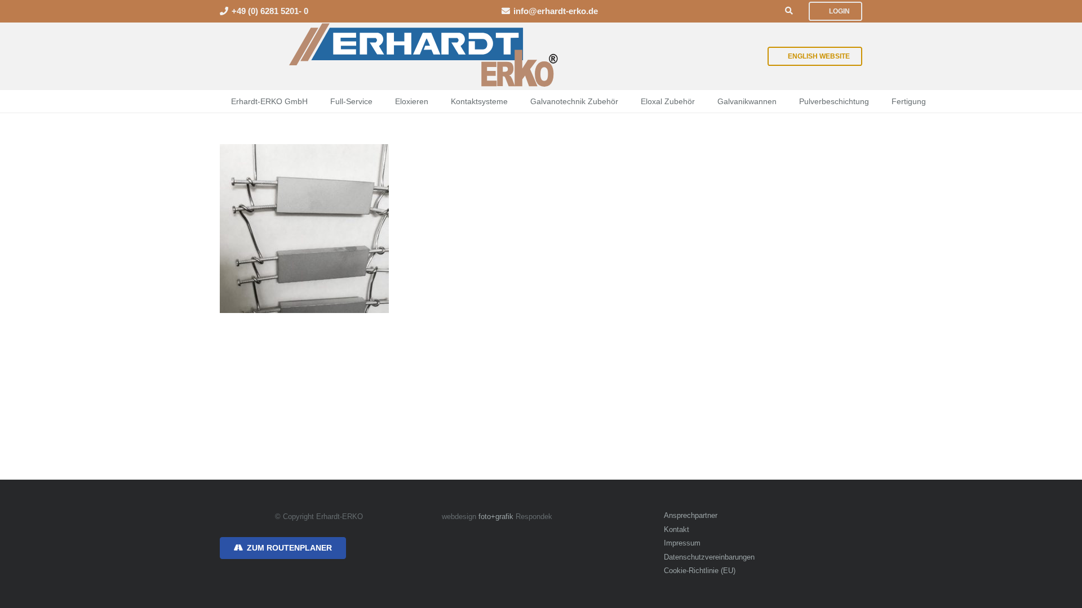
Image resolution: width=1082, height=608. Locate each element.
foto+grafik (495, 517)
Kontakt (676, 530)
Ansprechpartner (690, 516)
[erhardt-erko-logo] (424, 56)
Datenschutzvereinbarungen (709, 557)
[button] (788, 11)
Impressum (682, 543)
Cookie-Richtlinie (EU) (699, 571)
